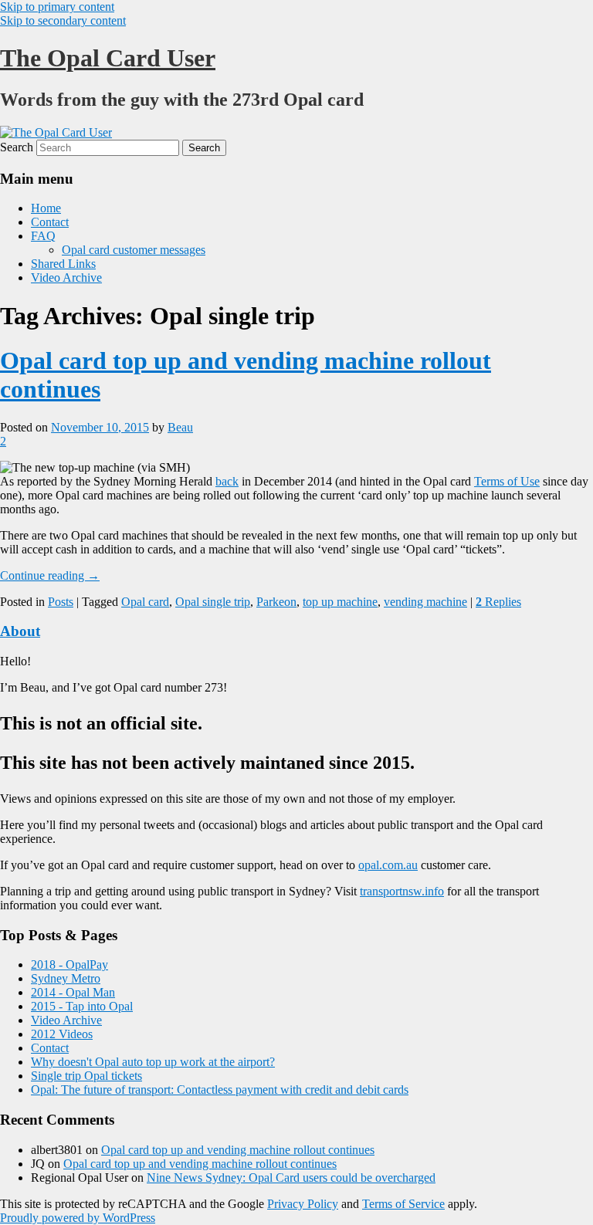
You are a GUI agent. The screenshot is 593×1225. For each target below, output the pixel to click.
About (20, 631)
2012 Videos (62, 1034)
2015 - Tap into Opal (82, 1006)
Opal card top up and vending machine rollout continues (237, 1149)
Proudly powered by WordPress (77, 1217)
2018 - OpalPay (69, 964)
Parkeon (276, 601)
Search (16, 147)
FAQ (43, 235)
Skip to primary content (57, 6)
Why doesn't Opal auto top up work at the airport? (153, 1061)
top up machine (340, 601)
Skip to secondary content (63, 20)
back (227, 481)
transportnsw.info (402, 891)
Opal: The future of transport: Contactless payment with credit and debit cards (219, 1089)
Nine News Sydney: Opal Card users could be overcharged (291, 1177)
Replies (498, 601)
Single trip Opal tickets (86, 1075)
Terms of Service (403, 1203)
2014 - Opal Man (73, 992)
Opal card (145, 601)
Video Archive (66, 277)
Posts (60, 601)
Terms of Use (507, 481)
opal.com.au (388, 864)
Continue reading (50, 575)
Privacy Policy (302, 1203)
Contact (50, 221)
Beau (180, 427)
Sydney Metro (65, 978)
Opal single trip (212, 601)
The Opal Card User (107, 58)
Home (46, 208)
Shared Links (63, 263)
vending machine (425, 601)
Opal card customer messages (133, 249)
